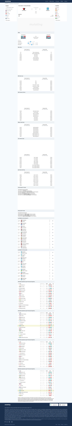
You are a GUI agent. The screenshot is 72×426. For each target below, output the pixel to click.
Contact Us (65, 424)
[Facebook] (6, 421)
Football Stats (7, 3)
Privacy (59, 424)
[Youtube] (12, 421)
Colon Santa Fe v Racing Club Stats (14, 3)
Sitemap (62, 424)
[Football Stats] (8, 1)
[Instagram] (10, 421)
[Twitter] (8, 421)
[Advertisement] (35, 24)
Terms (56, 424)
